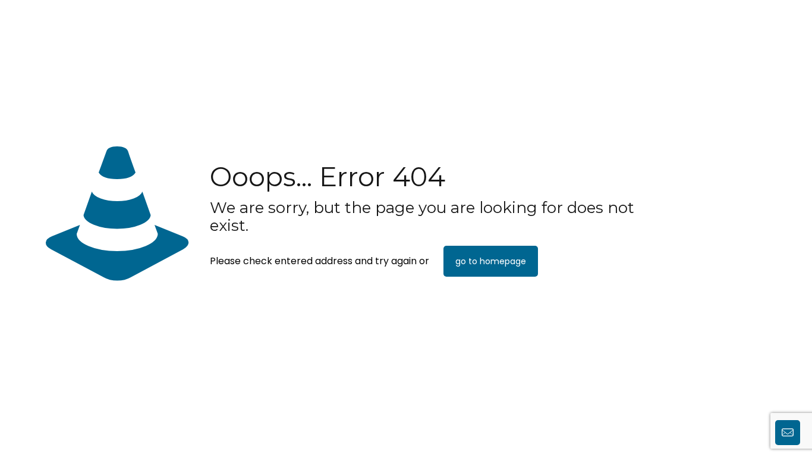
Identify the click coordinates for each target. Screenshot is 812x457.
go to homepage (490, 261)
